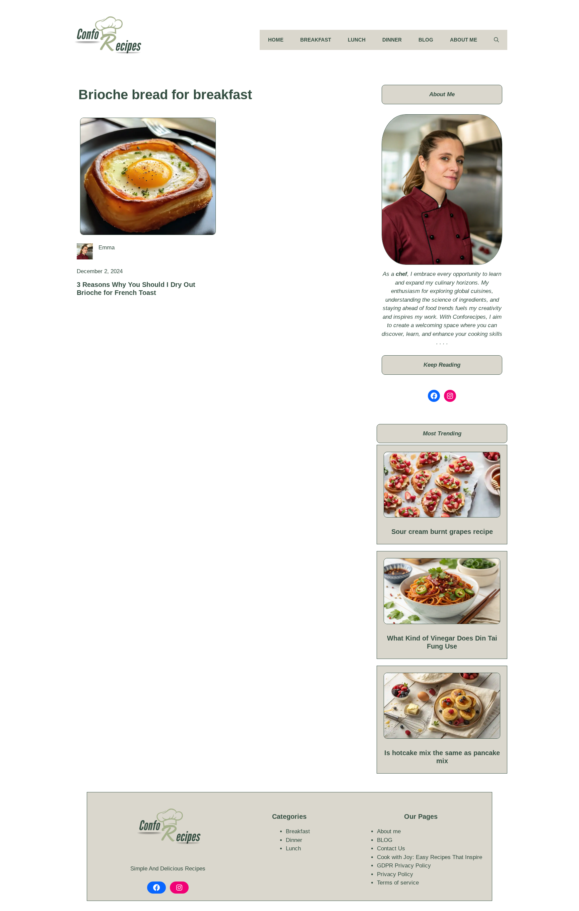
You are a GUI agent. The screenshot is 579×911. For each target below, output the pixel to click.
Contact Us (391, 848)
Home (275, 40)
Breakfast (315, 40)
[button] (496, 40)
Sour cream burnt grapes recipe (442, 531)
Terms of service (398, 882)
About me (463, 40)
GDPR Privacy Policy (404, 865)
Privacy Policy (395, 874)
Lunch (357, 40)
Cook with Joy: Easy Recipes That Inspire (429, 857)
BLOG (426, 40)
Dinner (392, 40)
